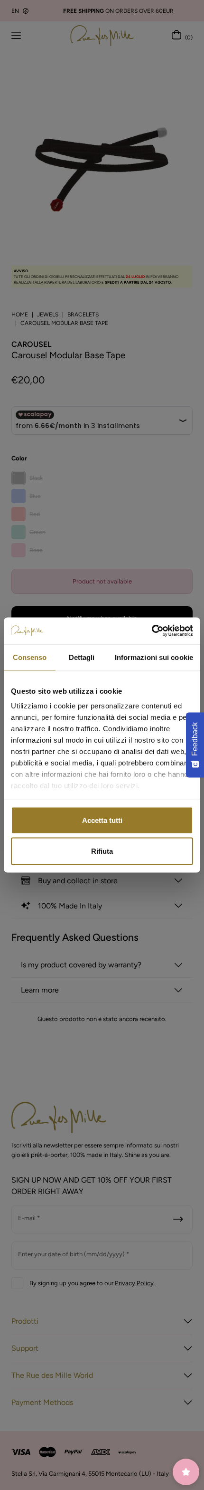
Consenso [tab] (30, 657)
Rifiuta (102, 851)
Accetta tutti (102, 820)
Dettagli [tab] (82, 657)
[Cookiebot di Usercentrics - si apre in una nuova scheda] (151, 631)
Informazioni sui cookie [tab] (154, 657)
